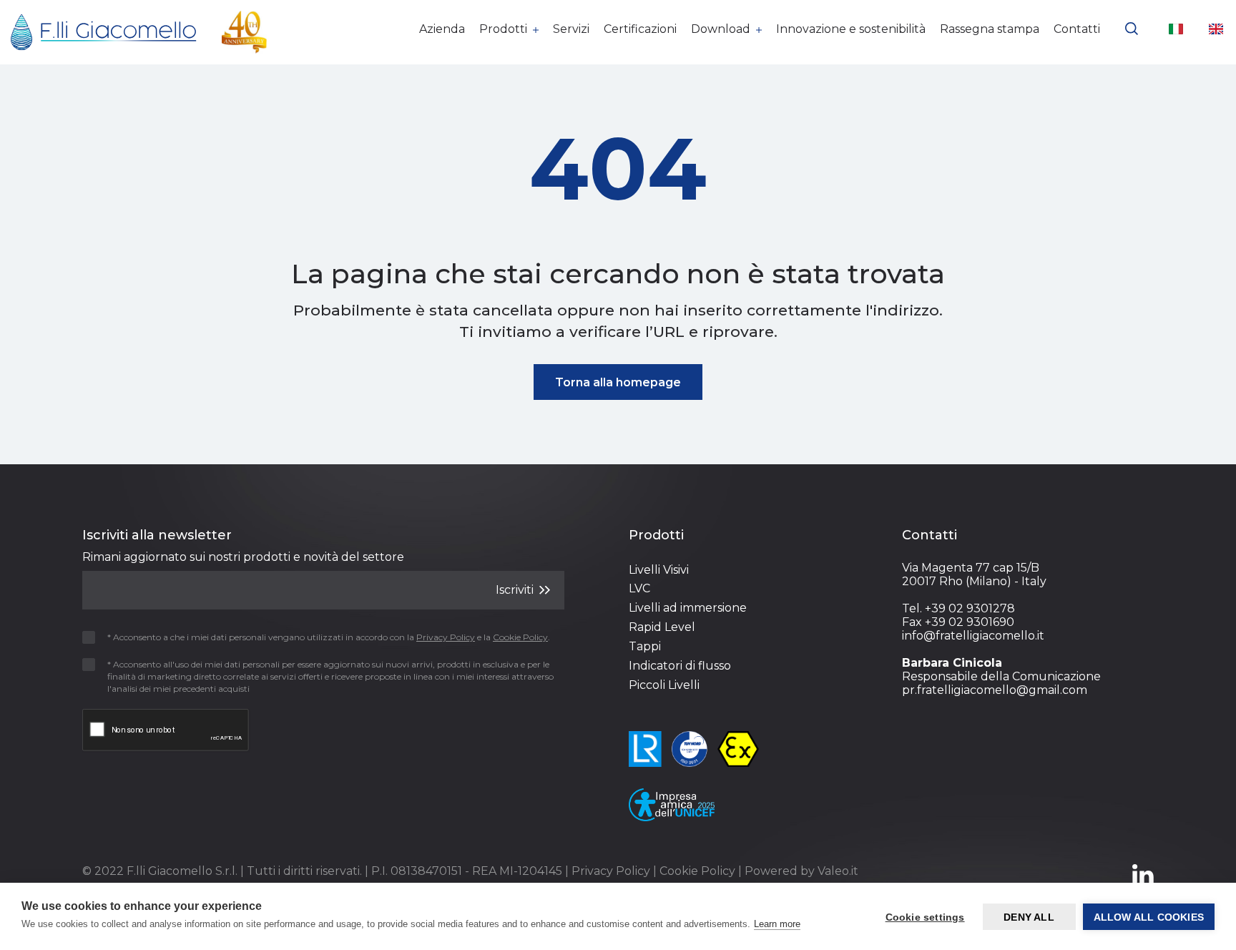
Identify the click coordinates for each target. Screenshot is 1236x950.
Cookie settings (925, 917)
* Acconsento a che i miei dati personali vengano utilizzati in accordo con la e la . (328, 637)
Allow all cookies (1149, 917)
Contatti (1077, 29)
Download (722, 29)
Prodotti (504, 29)
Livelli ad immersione (688, 607)
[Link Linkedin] (1143, 881)
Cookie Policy (697, 871)
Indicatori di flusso (680, 665)
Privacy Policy (611, 871)
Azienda (442, 29)
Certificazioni (640, 29)
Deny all (1029, 917)
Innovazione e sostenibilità (851, 29)
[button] (1131, 27)
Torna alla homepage (618, 382)
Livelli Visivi (659, 570)
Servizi (571, 29)
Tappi (645, 646)
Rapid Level (662, 627)
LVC (639, 588)
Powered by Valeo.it (801, 871)
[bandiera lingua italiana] (1176, 28)
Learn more (777, 924)
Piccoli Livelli (664, 685)
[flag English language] (1216, 28)
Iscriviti (516, 590)
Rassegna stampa (989, 29)
